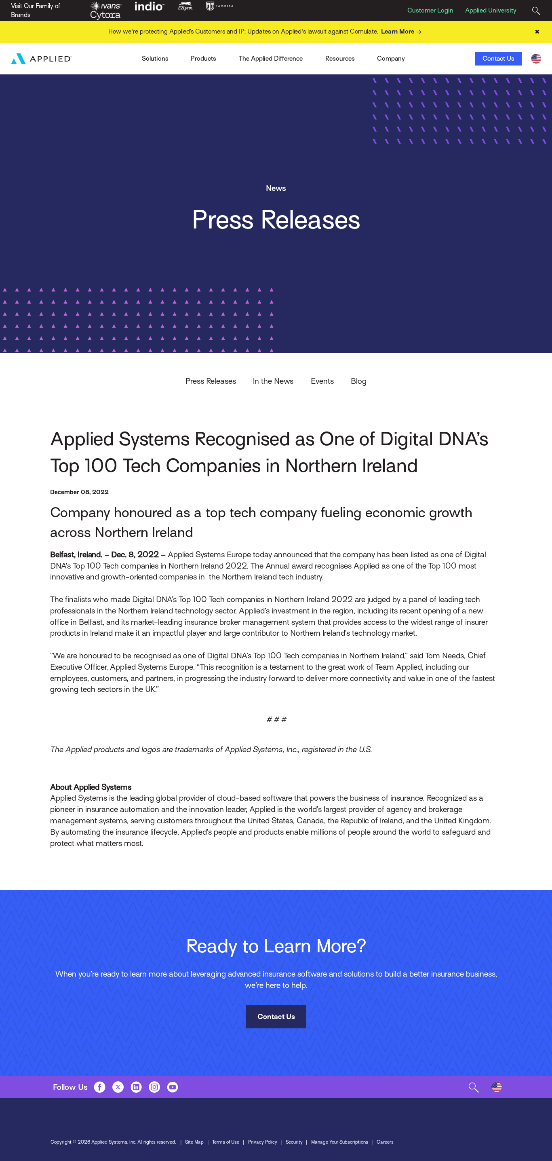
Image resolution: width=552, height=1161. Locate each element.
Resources (340, 58)
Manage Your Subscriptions (339, 1142)
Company (391, 58)
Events (322, 380)
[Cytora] (105, 15)
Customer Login (430, 10)
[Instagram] (154, 1087)
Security (294, 1142)
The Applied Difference (271, 58)
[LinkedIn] (136, 1087)
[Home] (41, 58)
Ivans (128, 56)
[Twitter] (118, 1087)
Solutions (155, 58)
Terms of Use (225, 1142)
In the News (273, 380)
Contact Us (498, 58)
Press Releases (210, 380)
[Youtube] (172, 1087)
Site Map (194, 1142)
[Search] (536, 10)
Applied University (490, 10)
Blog (359, 380)
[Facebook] (99, 1087)
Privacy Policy (262, 1142)
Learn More (397, 31)
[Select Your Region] (536, 58)
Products (203, 58)
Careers (385, 1142)
